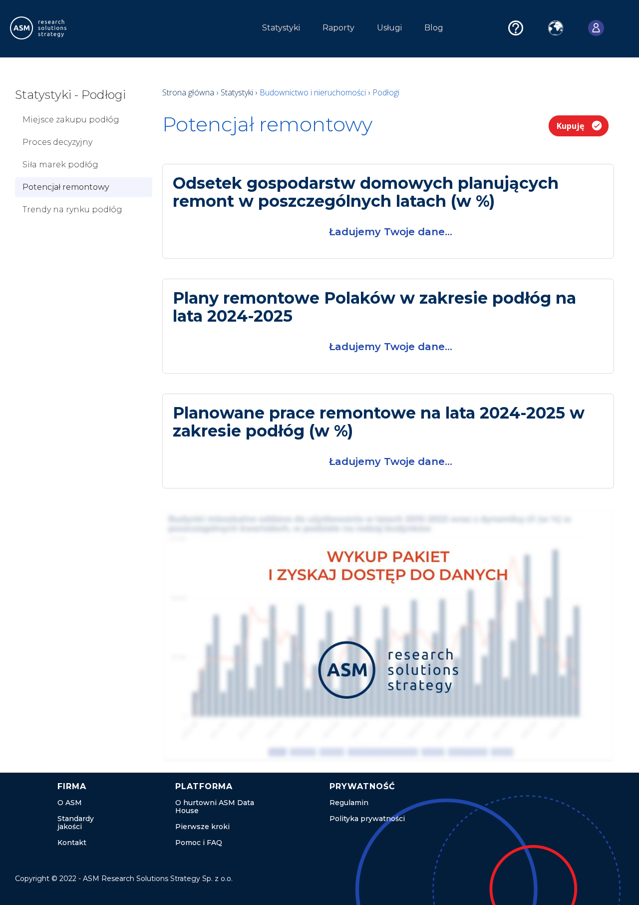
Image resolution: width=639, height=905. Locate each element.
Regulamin (348, 803)
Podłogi (385, 92)
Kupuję (570, 125)
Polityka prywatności (367, 819)
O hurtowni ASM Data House (214, 807)
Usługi (389, 27)
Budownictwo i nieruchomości (314, 92)
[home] (57, 27)
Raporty (338, 27)
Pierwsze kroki (202, 827)
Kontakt (71, 843)
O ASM (69, 803)
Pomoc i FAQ (198, 843)
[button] (156, 30)
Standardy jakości (75, 823)
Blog (433, 27)
